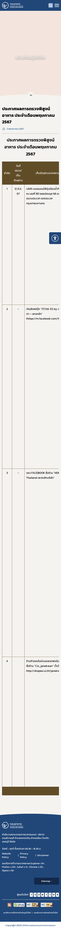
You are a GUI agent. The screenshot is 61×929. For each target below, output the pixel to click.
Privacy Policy (24, 855)
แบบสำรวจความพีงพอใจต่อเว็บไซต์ (46, 912)
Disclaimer (43, 855)
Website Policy (6, 855)
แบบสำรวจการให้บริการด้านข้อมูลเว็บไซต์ (17, 912)
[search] (50, 5)
